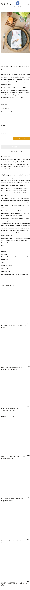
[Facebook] (4, 4)
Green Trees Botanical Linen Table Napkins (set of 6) (13, 457)
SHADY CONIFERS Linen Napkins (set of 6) (14, 584)
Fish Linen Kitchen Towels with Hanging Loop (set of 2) (11, 368)
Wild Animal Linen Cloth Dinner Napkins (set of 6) (12, 500)
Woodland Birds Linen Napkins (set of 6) (14, 542)
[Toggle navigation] (17, 10)
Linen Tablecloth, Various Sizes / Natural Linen (9, 409)
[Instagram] (2, 4)
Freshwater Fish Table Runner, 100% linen (13, 326)
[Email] (10, 4)
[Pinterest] (7, 4)
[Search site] (29, 4)
